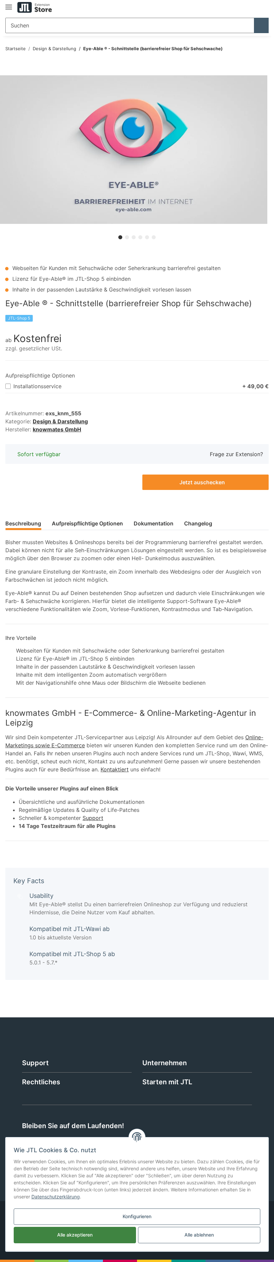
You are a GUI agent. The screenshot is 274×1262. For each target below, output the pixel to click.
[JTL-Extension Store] (34, 7)
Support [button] (35, 1063)
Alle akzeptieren (75, 1235)
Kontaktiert (115, 769)
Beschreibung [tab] (23, 523)
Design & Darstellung (60, 421)
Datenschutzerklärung (55, 1196)
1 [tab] (120, 237)
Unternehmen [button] (164, 1063)
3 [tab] (134, 237)
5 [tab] (147, 237)
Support (93, 818)
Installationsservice (141, 386)
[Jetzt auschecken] (10, 71)
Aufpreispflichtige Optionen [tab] (87, 523)
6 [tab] (154, 237)
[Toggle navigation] (8, 4)
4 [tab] (140, 237)
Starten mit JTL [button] (167, 1082)
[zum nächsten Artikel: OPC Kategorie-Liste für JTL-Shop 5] (261, 49)
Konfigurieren (137, 1216)
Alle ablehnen (199, 1235)
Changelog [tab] (198, 523)
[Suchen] (261, 25)
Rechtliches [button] (41, 1082)
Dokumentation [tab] (153, 523)
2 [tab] (127, 237)
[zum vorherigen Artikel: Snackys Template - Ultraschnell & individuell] (246, 49)
